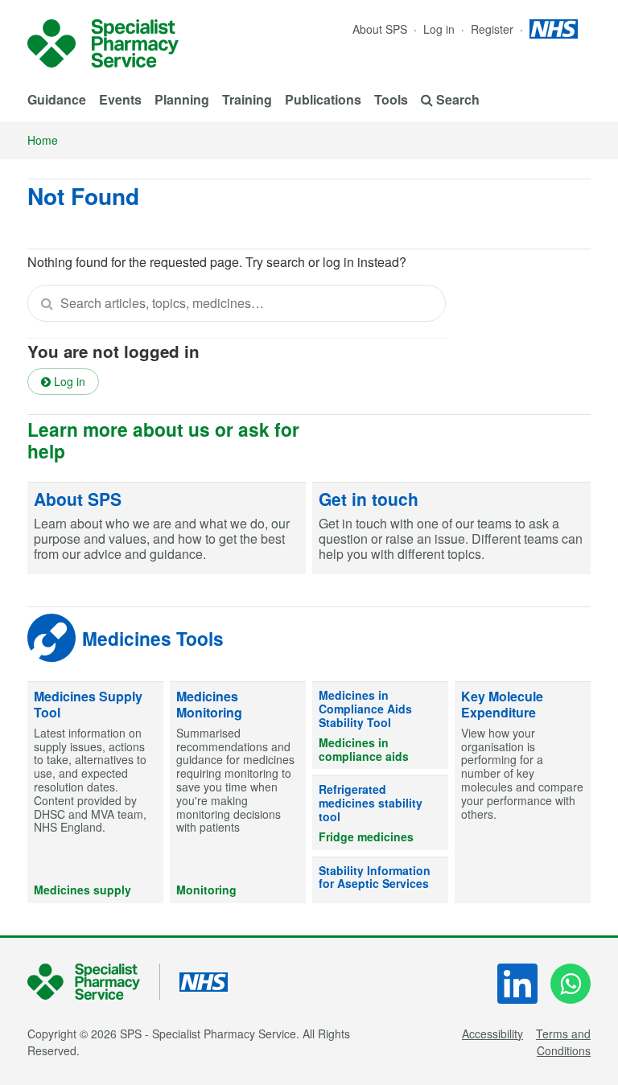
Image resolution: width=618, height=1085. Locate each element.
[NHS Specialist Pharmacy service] (103, 43)
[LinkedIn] (517, 984)
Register (494, 29)
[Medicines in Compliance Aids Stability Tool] (380, 725)
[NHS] (93, 982)
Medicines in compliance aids (364, 749)
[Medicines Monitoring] (238, 792)
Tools (391, 99)
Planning (181, 99)
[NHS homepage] (553, 29)
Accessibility (492, 1033)
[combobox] (236, 303)
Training (247, 99)
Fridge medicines (366, 836)
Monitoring (206, 890)
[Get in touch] (451, 529)
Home (42, 140)
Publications (323, 99)
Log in (440, 29)
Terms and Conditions (563, 1041)
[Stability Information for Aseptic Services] (380, 880)
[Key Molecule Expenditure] (523, 792)
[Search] (46, 303)
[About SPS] (166, 529)
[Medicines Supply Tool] (95, 792)
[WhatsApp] (570, 984)
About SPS (379, 29)
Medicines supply (82, 890)
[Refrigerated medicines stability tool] (380, 812)
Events (120, 99)
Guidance (56, 99)
